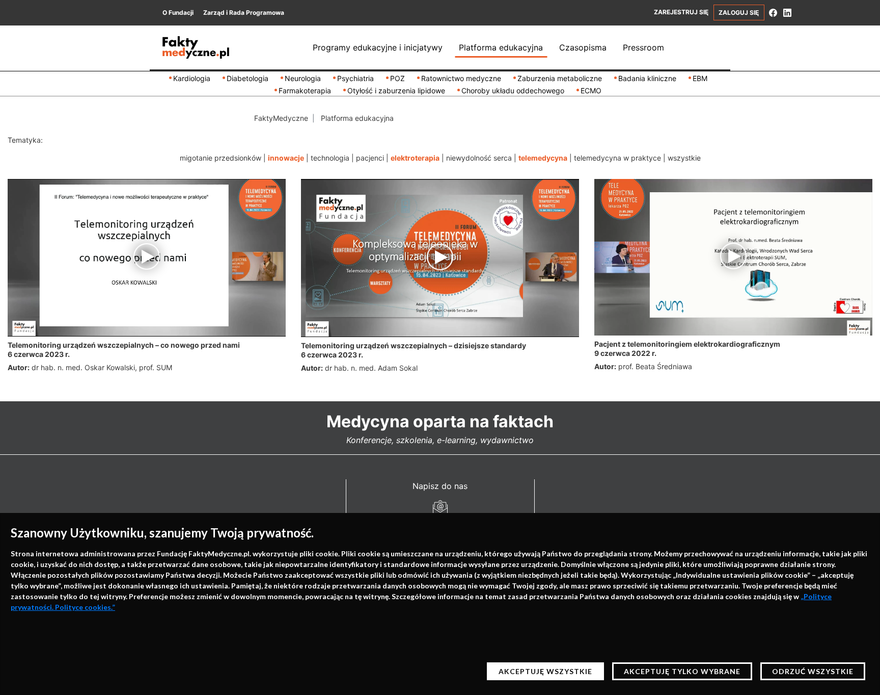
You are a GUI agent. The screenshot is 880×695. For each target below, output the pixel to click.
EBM (700, 78)
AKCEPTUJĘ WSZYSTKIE (545, 671)
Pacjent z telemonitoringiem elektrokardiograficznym (687, 344)
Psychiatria (355, 78)
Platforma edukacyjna (501, 47)
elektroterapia (415, 157)
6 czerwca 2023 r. (39, 354)
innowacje (286, 157)
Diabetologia (247, 78)
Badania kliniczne (647, 78)
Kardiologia (191, 78)
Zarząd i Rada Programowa (243, 12)
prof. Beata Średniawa (655, 366)
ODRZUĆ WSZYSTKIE (813, 671)
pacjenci (370, 157)
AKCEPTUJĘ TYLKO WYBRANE (682, 671)
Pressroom (643, 47)
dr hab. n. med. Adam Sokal (371, 368)
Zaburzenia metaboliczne (559, 78)
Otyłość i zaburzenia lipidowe (396, 90)
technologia (330, 157)
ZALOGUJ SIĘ (739, 12)
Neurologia (303, 78)
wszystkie (684, 157)
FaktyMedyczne (281, 118)
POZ (397, 78)
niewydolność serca (479, 157)
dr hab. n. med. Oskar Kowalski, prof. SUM (102, 367)
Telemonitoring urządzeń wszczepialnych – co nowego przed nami (124, 345)
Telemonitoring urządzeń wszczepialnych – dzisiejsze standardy (413, 345)
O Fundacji (178, 12)
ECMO (591, 90)
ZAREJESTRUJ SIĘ (681, 12)
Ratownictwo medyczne (461, 78)
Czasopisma (583, 47)
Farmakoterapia (305, 90)
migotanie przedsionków (220, 157)
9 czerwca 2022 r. (625, 353)
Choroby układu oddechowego (512, 90)
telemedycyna (542, 157)
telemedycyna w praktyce (617, 157)
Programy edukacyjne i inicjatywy (378, 47)
